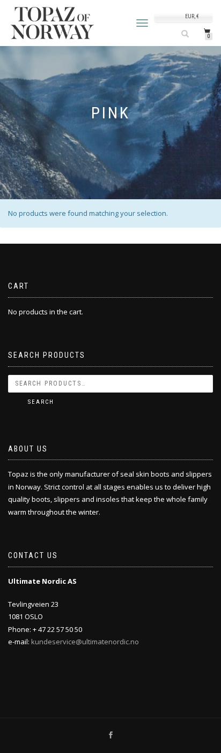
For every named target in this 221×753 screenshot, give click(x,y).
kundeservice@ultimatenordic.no (85, 641)
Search (41, 401)
